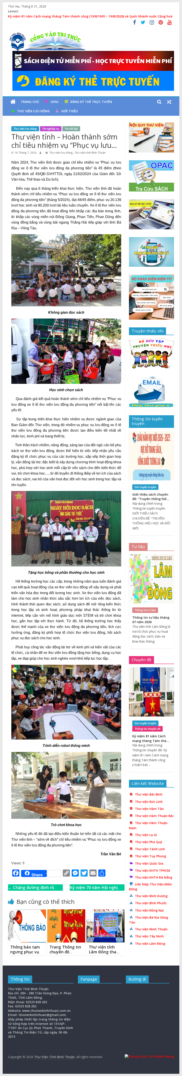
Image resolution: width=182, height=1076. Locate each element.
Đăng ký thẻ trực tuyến (91, 102)
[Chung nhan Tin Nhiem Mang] (149, 1056)
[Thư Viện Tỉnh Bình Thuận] (13, 101)
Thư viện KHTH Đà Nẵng (153, 877)
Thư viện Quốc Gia (149, 863)
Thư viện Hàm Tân (149, 809)
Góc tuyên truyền (145, 487)
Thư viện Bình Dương (151, 896)
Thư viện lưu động (33, 111)
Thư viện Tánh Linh (150, 849)
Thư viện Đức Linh (149, 802)
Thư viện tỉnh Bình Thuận (90, 153)
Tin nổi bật (71, 129)
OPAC (55, 102)
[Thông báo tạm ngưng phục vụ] (27, 912)
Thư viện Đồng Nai (149, 910)
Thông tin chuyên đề (147, 729)
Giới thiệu (69, 111)
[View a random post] (169, 101)
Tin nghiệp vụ (50, 129)
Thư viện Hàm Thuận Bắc (154, 816)
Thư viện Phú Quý (148, 842)
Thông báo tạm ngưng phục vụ (25, 949)
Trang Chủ (30, 102)
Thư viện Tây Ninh (149, 936)
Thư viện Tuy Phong (150, 856)
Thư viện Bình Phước (151, 903)
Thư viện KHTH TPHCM (152, 870)
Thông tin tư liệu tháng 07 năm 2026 (150, 619)
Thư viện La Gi (146, 835)
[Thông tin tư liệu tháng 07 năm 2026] (151, 556)
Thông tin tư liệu (145, 610)
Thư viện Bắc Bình (148, 794)
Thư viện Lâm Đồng (150, 943)
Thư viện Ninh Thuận (151, 929)
